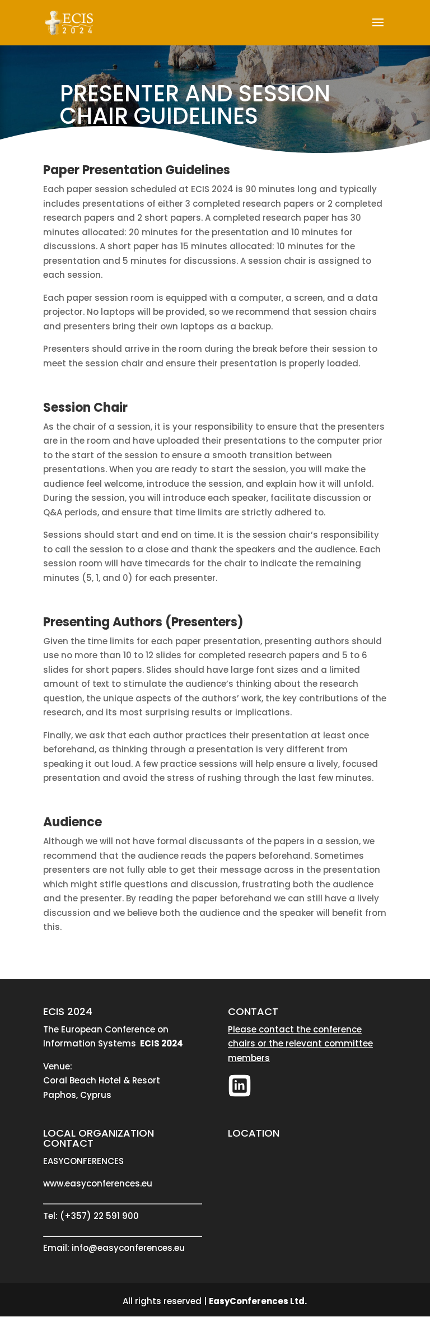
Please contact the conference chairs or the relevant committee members (300, 1043)
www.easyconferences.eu (97, 1183)
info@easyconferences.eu (128, 1248)
